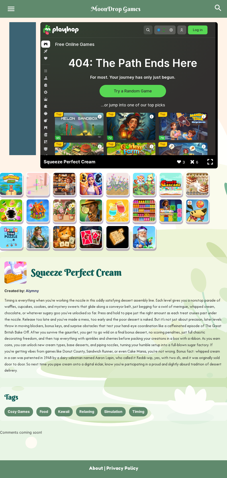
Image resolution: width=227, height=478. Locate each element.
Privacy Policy (122, 468)
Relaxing (86, 411)
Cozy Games (19, 411)
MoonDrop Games (116, 9)
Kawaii (63, 411)
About (96, 468)
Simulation (113, 411)
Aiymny (32, 291)
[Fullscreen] (210, 161)
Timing (138, 411)
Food (44, 411)
